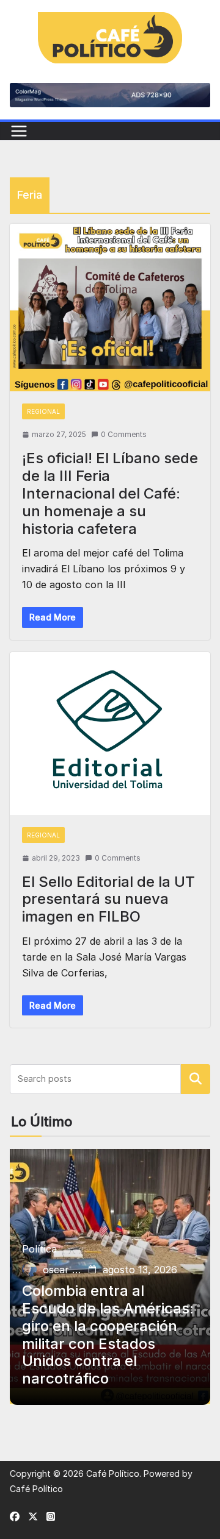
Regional (43, 411)
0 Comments (124, 434)
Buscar (195, 1079)
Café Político (112, 1473)
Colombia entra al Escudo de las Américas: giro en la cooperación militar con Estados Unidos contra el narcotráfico (108, 1334)
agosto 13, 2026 (140, 1270)
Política (39, 1249)
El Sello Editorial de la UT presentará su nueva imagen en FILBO (108, 899)
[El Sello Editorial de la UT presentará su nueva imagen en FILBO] (110, 733)
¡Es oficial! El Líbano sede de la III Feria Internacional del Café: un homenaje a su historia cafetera (110, 493)
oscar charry (63, 1270)
